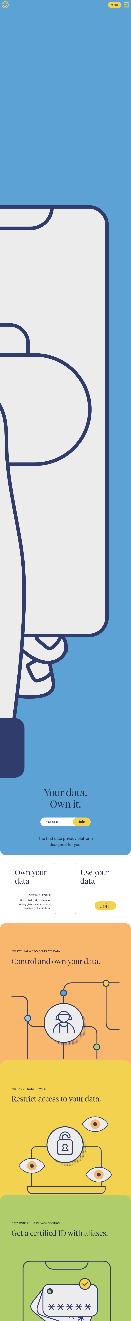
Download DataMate (103, 4)
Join (105, 905)
